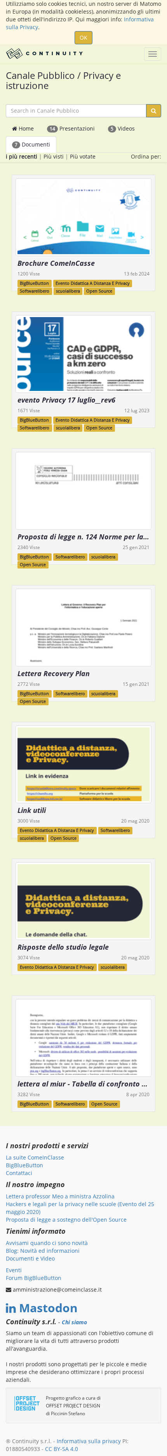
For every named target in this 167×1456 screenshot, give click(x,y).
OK (83, 37)
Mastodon (48, 1308)
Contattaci (19, 1173)
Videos (123, 128)
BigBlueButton (34, 283)
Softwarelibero (34, 291)
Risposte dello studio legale (63, 947)
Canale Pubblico (40, 75)
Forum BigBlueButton (33, 1278)
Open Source (99, 291)
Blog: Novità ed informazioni (43, 1250)
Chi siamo (74, 1322)
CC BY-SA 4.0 (61, 1449)
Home (25, 128)
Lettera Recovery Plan (53, 673)
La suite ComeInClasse (35, 1157)
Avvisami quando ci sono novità (47, 1243)
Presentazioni (72, 128)
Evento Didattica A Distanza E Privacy (93, 283)
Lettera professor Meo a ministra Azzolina (60, 1196)
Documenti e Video (30, 1258)
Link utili (31, 810)
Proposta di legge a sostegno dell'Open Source (66, 1219)
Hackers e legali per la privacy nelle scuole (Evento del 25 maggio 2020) (80, 1207)
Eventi (14, 1270)
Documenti (32, 144)
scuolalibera (68, 291)
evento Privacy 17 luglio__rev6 (66, 400)
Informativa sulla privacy (89, 1441)
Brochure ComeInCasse (56, 263)
